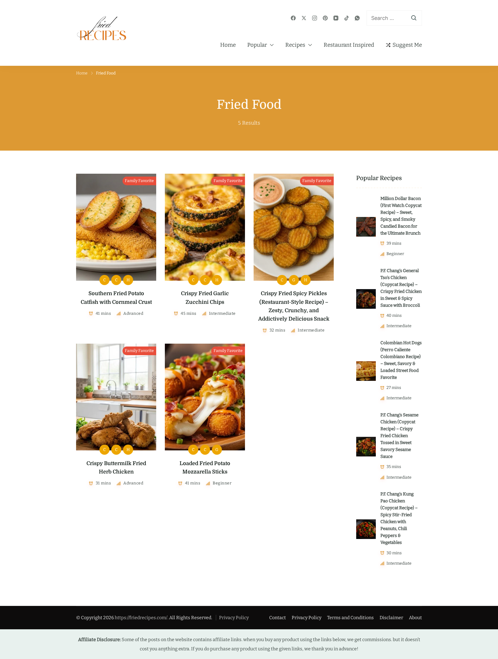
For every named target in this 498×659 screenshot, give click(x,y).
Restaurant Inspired (349, 45)
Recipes (295, 45)
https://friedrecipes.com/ (141, 617)
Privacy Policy (234, 617)
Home (228, 45)
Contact (277, 617)
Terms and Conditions (350, 617)
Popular (257, 45)
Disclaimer (391, 617)
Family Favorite (139, 180)
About (415, 617)
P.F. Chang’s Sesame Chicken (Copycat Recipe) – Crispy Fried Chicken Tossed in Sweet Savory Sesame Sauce (399, 435)
